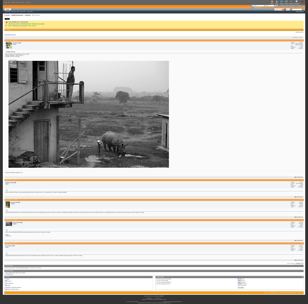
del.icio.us (9, 281)
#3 (302, 199)
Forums (286, 3)
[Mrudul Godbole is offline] (8, 204)
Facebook (18, 287)
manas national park (10, 273)
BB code (240, 279)
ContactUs (297, 3)
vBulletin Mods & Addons (158, 301)
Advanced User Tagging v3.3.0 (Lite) (145, 301)
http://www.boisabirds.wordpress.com (14, 172)
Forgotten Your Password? (287, 6)
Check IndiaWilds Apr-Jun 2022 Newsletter (18, 22)
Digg (8, 279)
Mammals (27, 15)
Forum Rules (7, 11)
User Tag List (7, 29)
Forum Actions (22, 11)
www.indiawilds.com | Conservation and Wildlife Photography (282, 292)
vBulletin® (154, 298)
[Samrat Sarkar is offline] (9, 45)
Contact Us (265, 292)
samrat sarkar (22, 273)
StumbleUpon (10, 283)
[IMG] (239, 282)
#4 (302, 219)
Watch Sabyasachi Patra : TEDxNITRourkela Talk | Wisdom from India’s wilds (26, 24)
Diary (281, 3)
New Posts (13, 11)
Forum (7, 9)
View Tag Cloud (9, 274)
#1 (302, 40)
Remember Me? (257, 7)
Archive (298, 292)
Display (300, 37)
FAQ (18, 11)
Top (302, 263)
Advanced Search (300, 11)
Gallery (291, 3)
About (276, 3)
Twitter (17, 289)
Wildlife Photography (17, 15)
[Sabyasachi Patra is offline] (9, 224)
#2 (302, 179)
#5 (302, 243)
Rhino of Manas (12, 35)
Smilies (239, 280)
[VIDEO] (240, 284)
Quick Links (29, 11)
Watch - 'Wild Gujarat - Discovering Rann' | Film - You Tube (22, 25)
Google (8, 285)
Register (299, 6)
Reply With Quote (299, 177)
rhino (17, 273)
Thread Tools (295, 37)
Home (272, 3)
